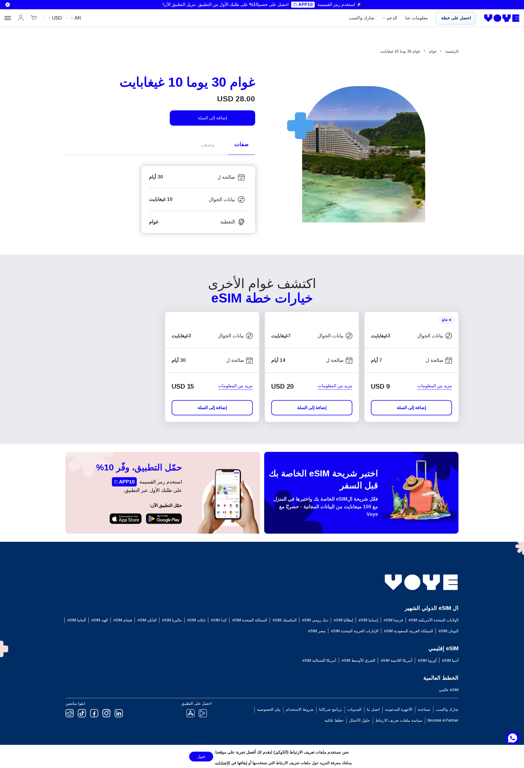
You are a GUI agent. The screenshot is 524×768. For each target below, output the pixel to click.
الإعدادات (222, 763)
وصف (208, 144)
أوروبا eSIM (427, 660)
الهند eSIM (99, 620)
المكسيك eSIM (285, 620)
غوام (432, 51)
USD (57, 18)
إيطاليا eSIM (343, 620)
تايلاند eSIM (196, 620)
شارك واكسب (361, 18)
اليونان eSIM (448, 631)
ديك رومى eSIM (315, 620)
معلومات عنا (416, 18)
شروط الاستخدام (300, 709)
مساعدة (424, 709)
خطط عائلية (334, 720)
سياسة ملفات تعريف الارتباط (399, 720)
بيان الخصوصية (269, 709)
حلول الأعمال (359, 720)
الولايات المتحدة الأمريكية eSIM (433, 620)
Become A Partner (443, 720)
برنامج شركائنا (330, 709)
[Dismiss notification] (6, 4)
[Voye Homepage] (502, 18)
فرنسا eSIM (393, 620)
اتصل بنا (373, 709)
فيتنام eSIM (123, 620)
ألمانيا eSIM (76, 620)
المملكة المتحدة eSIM (249, 620)
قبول (201, 756)
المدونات (354, 709)
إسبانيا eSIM (368, 620)
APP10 (305, 4)
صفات (241, 144)
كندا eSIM (219, 620)
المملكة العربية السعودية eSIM (408, 631)
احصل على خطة (456, 18)
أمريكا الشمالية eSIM (319, 660)
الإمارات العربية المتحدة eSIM (355, 631)
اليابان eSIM (147, 620)
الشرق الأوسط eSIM (358, 660)
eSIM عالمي (448, 690)
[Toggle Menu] (7, 18)
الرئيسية (451, 51)
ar (78, 18)
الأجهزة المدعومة (398, 709)
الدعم (392, 18)
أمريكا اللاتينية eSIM (396, 660)
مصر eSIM (317, 631)
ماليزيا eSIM (172, 620)
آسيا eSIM (450, 660)
